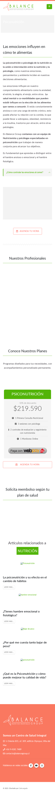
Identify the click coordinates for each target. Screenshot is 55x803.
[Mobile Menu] (49, 6)
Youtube (36, 765)
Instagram (42, 765)
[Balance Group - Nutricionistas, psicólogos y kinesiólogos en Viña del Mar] (18, 6)
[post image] (27, 567)
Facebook (31, 765)
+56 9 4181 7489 (13, 749)
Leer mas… (9, 587)
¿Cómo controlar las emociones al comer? (24, 172)
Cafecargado (23, 788)
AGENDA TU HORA (29, 231)
